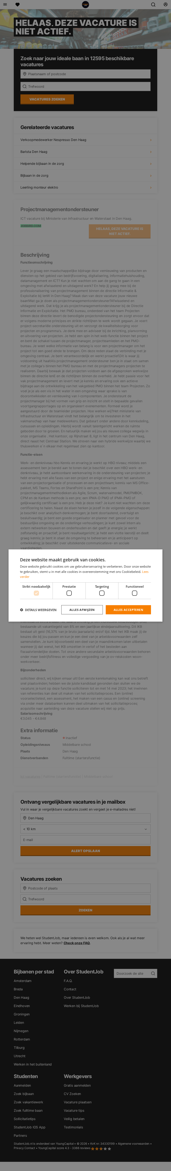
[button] (38, 610)
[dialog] (85, 585)
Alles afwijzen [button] (82, 610)
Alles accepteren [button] (128, 610)
